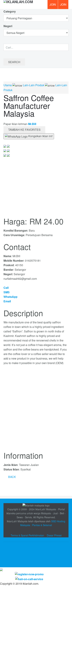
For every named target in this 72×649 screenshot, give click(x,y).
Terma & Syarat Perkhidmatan (27, 535)
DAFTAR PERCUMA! (64, 5)
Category (9, 11)
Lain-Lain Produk (33, 85)
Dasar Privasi (54, 535)
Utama (7, 85)
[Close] (1, 569)
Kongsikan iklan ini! (40, 136)
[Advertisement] (36, 410)
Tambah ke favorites (24, 130)
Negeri (8, 26)
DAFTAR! (52, 4)
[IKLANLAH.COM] (18, 4)
